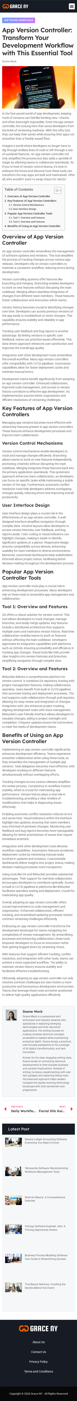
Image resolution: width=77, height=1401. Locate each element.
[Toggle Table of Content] (56, 190)
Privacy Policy (38, 1361)
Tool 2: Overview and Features (29, 221)
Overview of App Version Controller (28, 196)
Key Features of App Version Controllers (31, 200)
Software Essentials (18, 20)
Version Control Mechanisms (28, 204)
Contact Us (38, 1352)
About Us (39, 1342)
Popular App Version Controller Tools (29, 213)
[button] (72, 6)
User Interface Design (24, 208)
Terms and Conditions (38, 1371)
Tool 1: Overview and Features (29, 217)
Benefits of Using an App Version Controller (34, 226)
